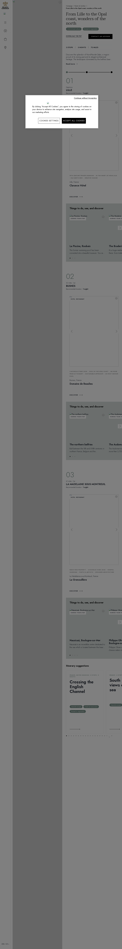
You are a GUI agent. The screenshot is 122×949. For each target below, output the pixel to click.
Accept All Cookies (74, 120)
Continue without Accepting (85, 98)
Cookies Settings (49, 120)
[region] (61, 111)
